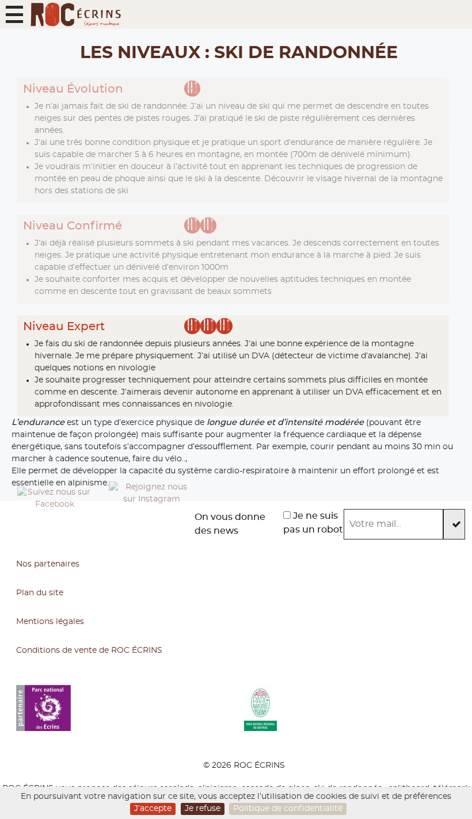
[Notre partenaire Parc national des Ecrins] (130, 708)
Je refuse (202, 809)
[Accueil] (75, 14)
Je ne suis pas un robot (313, 522)
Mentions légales (50, 622)
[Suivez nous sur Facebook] (54, 523)
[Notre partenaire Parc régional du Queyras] (358, 708)
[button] (14, 14)
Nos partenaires (47, 564)
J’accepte (153, 809)
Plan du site (39, 593)
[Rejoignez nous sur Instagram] (152, 523)
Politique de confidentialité (287, 809)
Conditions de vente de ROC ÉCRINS (89, 650)
